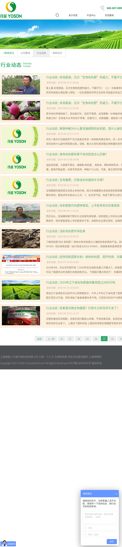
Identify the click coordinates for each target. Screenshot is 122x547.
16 (61, 338)
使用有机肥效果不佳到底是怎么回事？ (84, 154)
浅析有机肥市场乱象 (72, 231)
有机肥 (50, 357)
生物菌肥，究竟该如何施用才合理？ (82, 180)
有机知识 (57, 53)
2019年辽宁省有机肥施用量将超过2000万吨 (87, 282)
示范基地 (109, 15)
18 (79, 338)
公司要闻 (25, 53)
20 (96, 338)
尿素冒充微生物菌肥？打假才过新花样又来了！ (90, 308)
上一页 (51, 338)
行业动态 (41, 53)
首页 (39, 338)
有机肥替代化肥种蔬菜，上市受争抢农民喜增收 (90, 205)
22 (112, 338)
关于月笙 (73, 15)
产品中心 (91, 15)
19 (87, 338)
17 (70, 338)
